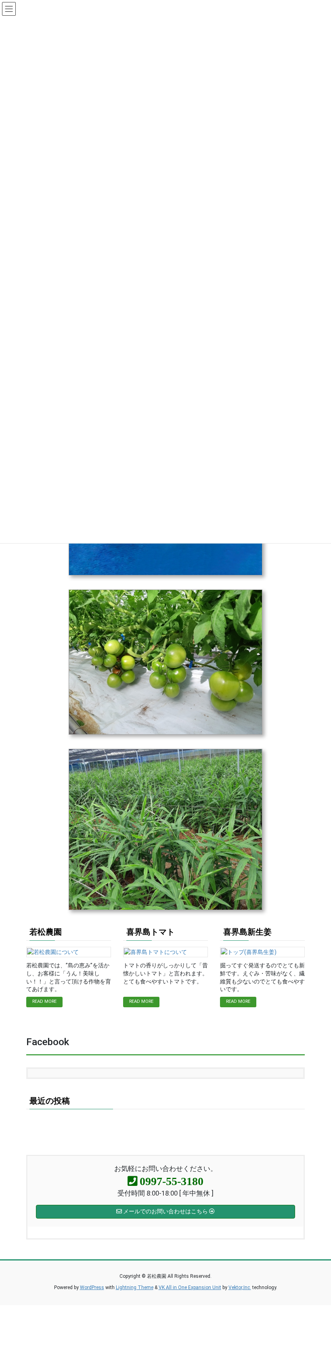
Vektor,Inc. (239, 1287)
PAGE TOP (315, 1302)
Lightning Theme (134, 1287)
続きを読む (44, 1002)
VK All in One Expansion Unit (190, 1287)
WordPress (92, 1287)
